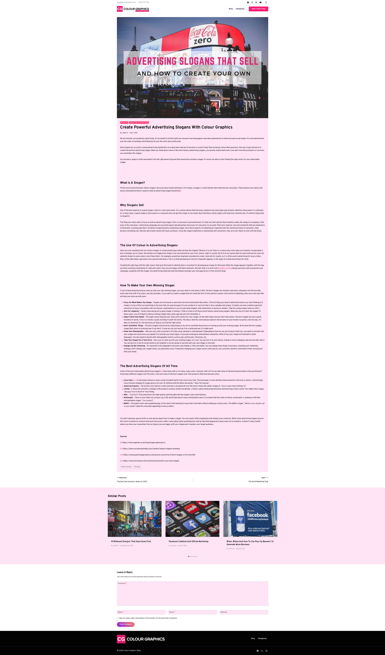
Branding (124, 122)
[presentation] (135, 519)
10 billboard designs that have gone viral (131, 541)
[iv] (133, 380)
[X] (252, 2)
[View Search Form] (266, 2)
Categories (262, 638)
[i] (121, 443)
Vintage (137, 467)
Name (121, 612)
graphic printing (225, 268)
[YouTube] (260, 2)
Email (172, 612)
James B (125, 133)
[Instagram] (256, 2)
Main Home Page (258, 9)
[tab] (188, 556)
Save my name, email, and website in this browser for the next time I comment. (148, 618)
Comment (122, 583)
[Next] (274, 528)
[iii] (161, 371)
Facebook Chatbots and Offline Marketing (188, 541)
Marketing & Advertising (138, 122)
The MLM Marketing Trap (258, 480)
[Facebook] (248, 2)
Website (223, 612)
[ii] (121, 449)
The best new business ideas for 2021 (132, 480)
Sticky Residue (126, 467)
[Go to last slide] (111, 528)
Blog (231, 9)
